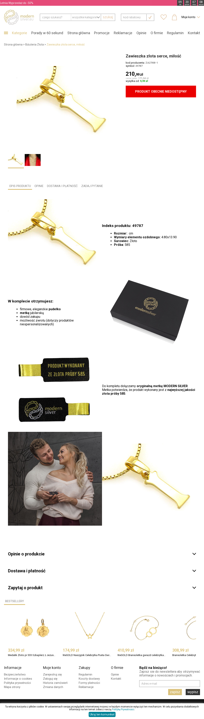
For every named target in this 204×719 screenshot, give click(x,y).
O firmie (157, 33)
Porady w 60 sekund (47, 33)
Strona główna (78, 33)
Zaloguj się (50, 678)
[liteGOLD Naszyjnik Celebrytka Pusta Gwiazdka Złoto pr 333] (90, 628)
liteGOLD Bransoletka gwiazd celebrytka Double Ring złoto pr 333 (142, 655)
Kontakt (194, 33)
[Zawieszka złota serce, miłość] (64, 101)
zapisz (175, 692)
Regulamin (175, 33)
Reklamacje (123, 33)
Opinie (141, 33)
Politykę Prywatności (123, 709)
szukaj (108, 17)
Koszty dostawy (89, 678)
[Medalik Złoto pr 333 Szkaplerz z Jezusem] (35, 628)
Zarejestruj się (52, 674)
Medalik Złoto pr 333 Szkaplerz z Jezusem (32, 655)
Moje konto (52, 668)
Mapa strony (12, 687)
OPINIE (38, 186)
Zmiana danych (53, 687)
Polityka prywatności (17, 683)
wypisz (192, 692)
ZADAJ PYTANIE (92, 186)
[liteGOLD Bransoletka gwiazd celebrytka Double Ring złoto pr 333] (144, 628)
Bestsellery (14, 601)
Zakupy (84, 668)
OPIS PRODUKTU (20, 186)
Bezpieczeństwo (15, 674)
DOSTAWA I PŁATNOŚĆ (62, 186)
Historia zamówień (55, 683)
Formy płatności (89, 683)
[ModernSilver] (19, 17)
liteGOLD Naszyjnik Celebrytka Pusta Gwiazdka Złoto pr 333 (87, 655)
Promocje (102, 33)
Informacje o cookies (18, 678)
